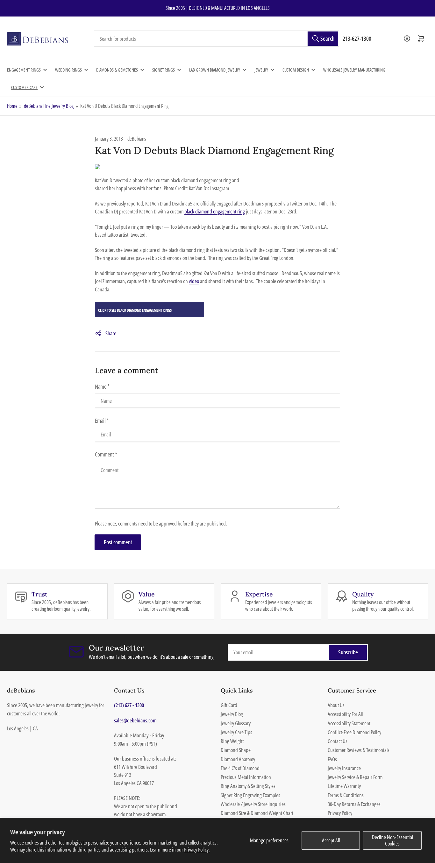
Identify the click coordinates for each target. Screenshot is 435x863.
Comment (106, 454)
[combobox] (216, 39)
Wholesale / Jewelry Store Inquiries (253, 804)
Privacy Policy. (197, 849)
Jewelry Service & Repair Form (355, 777)
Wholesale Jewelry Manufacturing (354, 70)
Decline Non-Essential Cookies (392, 840)
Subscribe (348, 652)
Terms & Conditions (346, 795)
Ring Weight (232, 741)
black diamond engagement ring (214, 211)
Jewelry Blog (232, 714)
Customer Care (24, 87)
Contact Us (337, 741)
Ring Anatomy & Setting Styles (248, 786)
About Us (336, 705)
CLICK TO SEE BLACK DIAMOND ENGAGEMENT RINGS (135, 310)
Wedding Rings (68, 70)
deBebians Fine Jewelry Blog (49, 105)
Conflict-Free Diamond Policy (354, 732)
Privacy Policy (340, 813)
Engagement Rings (24, 70)
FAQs (332, 759)
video (194, 281)
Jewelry (261, 70)
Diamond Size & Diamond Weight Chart (257, 813)
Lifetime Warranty (344, 786)
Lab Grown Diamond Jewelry (214, 70)
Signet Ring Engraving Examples (250, 795)
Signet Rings (163, 70)
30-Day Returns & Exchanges (354, 804)
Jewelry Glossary (236, 723)
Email (102, 420)
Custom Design (295, 70)
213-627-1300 (357, 38)
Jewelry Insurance (344, 768)
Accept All (331, 840)
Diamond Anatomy (238, 759)
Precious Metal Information (246, 777)
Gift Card (229, 705)
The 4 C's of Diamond (240, 768)
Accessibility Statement (349, 723)
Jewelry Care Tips (236, 732)
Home (12, 105)
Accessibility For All (345, 714)
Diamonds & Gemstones (117, 70)
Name (102, 386)
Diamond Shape (236, 750)
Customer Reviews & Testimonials (358, 750)
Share (110, 333)
